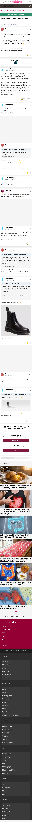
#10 (30, 374)
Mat (3, 642)
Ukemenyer (6, 754)
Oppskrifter (6, 757)
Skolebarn (6, 712)
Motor (4, 800)
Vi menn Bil (6, 805)
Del (8, 458)
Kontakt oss (23, 616)
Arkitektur (5, 662)
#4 (30, 145)
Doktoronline (7, 726)
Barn (4, 709)
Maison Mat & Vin (8, 770)
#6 (30, 191)
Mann (4, 791)
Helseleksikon (7, 730)
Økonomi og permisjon (10, 715)
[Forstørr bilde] (16, 320)
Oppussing (6, 668)
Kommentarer (6, 626)
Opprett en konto (16, 440)
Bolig (4, 656)
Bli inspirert (6, 665)
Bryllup (4, 794)
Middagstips (6, 767)
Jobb (3, 633)
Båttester (5, 815)
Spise (4, 760)
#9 (30, 279)
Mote (4, 779)
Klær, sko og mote (12, 24)
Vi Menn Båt (6, 812)
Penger (4, 646)
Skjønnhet (6, 788)
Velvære (5, 739)
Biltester (5, 809)
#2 (30, 70)
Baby (4, 702)
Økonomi (5, 678)
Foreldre (6, 683)
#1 (30, 29)
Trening (5, 736)
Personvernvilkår (14, 616)
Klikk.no (24, 650)
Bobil (4, 818)
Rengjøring (6, 671)
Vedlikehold (6, 675)
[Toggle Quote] (3, 149)
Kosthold (5, 733)
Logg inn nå (16, 450)
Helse (4, 639)
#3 (30, 105)
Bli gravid (5, 689)
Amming (5, 705)
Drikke (4, 763)
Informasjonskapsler (15, 618)
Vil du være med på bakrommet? (16, 14)
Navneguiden (7, 696)
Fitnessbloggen (8, 743)
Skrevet (10, 30)
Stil (3, 784)
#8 (30, 250)
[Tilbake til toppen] (16, 612)
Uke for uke (6, 699)
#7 (30, 228)
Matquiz (5, 773)
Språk (6, 616)
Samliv (4, 636)
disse (8, 194)
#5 (30, 178)
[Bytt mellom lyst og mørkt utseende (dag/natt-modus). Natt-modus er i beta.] (21, 618)
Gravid (4, 692)
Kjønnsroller (6, 629)
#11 (30, 390)
